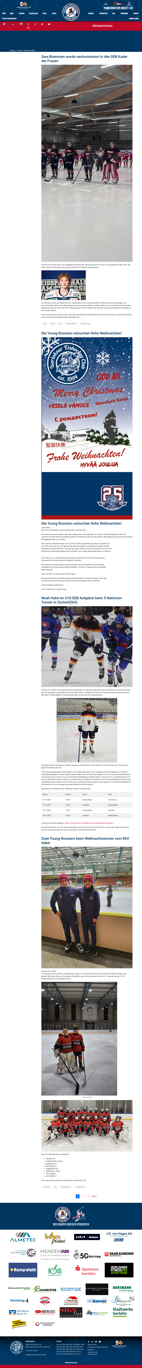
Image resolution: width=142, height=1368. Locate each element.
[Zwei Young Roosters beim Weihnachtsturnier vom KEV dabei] (86, 907)
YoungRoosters (85, 323)
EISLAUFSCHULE (33, 13)
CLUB (113, 13)
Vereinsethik (103, 13)
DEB (44, 323)
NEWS (11, 13)
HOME (4, 13)
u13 (55, 1187)
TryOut (54, 13)
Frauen (52, 323)
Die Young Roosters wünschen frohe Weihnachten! (81, 333)
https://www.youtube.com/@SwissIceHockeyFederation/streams (89, 823)
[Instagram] (35, 24)
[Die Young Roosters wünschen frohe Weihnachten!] (86, 428)
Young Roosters (71, 323)
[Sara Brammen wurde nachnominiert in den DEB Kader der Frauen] (86, 163)
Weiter (94, 1196)
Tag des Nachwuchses (9, 18)
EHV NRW (46, 1187)
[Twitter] (42, 24)
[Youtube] (49, 24)
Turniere (91, 13)
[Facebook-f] (28, 24)
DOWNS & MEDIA (134, 18)
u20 (60, 323)
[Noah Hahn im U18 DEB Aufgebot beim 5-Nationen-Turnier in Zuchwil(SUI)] (86, 646)
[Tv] (28, 28)
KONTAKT (136, 13)
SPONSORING (124, 13)
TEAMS (44, 13)
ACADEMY (22, 13)
